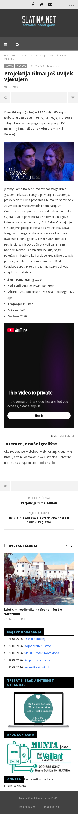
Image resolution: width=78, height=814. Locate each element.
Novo (25, 55)
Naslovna (10, 55)
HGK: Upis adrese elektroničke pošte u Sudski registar (39, 518)
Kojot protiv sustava (38, 646)
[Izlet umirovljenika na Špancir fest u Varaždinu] (39, 579)
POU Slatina (66, 436)
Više (72, 97)
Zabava (22, 66)
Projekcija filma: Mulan (39, 501)
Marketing (51, 806)
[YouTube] (41, 4)
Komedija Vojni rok (37, 667)
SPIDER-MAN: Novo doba (41, 653)
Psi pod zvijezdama (37, 660)
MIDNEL (53, 798)
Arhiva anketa (16, 786)
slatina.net (55, 66)
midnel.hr (48, 463)
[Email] (50, 4)
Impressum (27, 806)
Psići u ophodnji (35, 639)
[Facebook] (32, 4)
